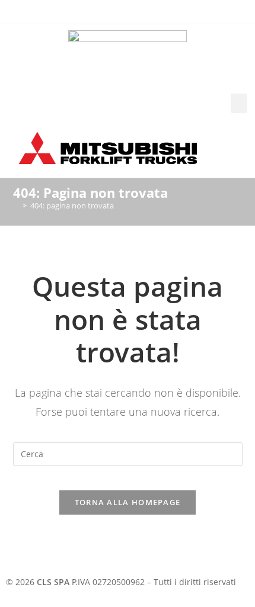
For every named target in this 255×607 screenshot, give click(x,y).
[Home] (16, 205)
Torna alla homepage (128, 502)
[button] (239, 103)
